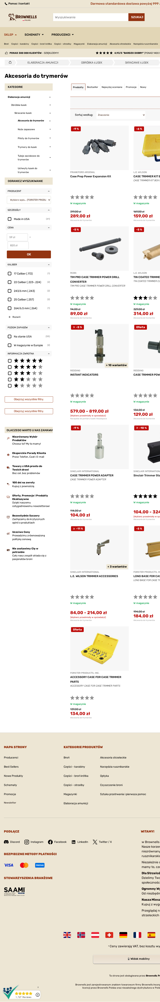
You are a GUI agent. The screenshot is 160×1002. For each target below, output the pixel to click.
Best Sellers (11, 766)
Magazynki (79, 44)
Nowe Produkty (13, 776)
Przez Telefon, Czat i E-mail (28, 456)
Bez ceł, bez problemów (26, 473)
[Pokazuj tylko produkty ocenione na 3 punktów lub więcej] (29, 373)
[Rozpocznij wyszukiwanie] (136, 17)
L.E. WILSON (140, 172)
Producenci (61, 34)
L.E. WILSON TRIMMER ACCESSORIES (94, 576)
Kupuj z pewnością (23, 486)
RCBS (73, 273)
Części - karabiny (20, 44)
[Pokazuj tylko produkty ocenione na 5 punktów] (29, 360)
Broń (6, 44)
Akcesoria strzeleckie (120, 44)
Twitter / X (105, 842)
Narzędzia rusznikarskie (145, 44)
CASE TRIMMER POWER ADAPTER (91, 475)
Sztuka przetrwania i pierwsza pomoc (123, 794)
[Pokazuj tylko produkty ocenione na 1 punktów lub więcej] (29, 385)
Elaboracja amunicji (97, 44)
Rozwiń (16, 317)
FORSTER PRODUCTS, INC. (84, 673)
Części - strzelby (62, 44)
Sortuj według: (84, 115)
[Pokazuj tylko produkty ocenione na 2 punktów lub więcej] (29, 379)
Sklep (8, 34)
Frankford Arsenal (82, 172)
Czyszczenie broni (111, 785)
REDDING (75, 370)
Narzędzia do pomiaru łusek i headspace (88, 419)
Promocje (10, 794)
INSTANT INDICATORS (84, 374)
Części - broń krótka (41, 44)
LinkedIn (82, 842)
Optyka (104, 776)
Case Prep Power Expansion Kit (90, 176)
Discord (15, 842)
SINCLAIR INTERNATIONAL (84, 471)
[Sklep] (9, 62)
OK (29, 254)
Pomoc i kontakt (19, 3)
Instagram (37, 842)
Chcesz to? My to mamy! (26, 443)
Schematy (32, 34)
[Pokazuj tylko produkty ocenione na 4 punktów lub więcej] (29, 367)
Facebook (60, 842)
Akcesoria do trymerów (81, 220)
